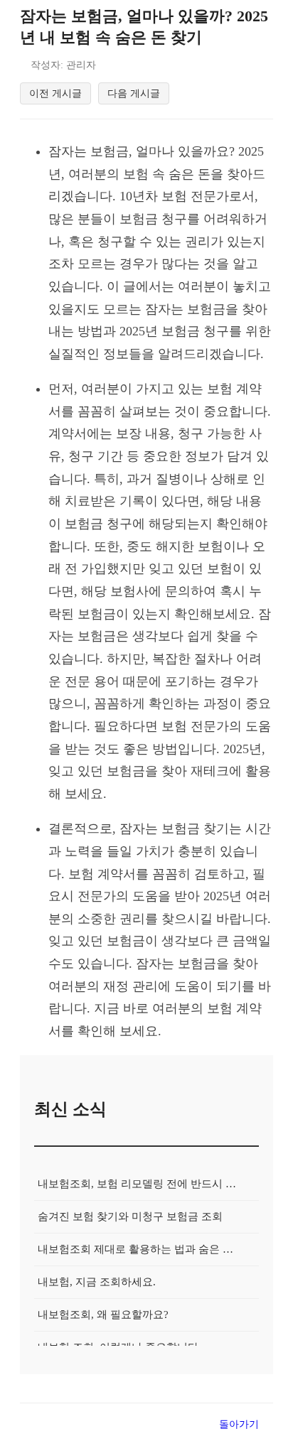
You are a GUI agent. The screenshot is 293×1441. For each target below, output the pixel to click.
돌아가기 (239, 1424)
